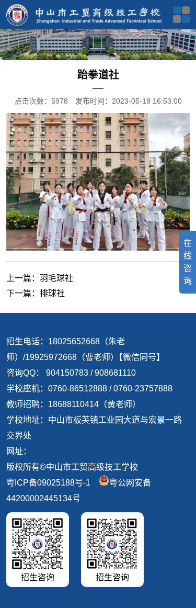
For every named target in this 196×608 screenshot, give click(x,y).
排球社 (52, 293)
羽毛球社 (56, 278)
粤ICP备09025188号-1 (48, 482)
